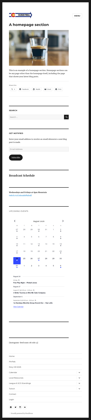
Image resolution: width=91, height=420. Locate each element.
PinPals (12, 362)
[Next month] (63, 221)
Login (11, 399)
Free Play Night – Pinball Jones (25, 283)
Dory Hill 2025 (15, 367)
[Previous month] (14, 221)
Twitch (12, 389)
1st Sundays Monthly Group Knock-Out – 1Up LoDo (33, 303)
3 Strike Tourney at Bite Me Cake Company (29, 293)
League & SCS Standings (20, 383)
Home (12, 356)
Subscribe (16, 157)
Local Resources (16, 378)
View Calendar (18, 307)
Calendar (13, 372)
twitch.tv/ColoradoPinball (20, 195)
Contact (12, 394)
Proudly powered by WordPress (22, 413)
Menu (77, 16)
